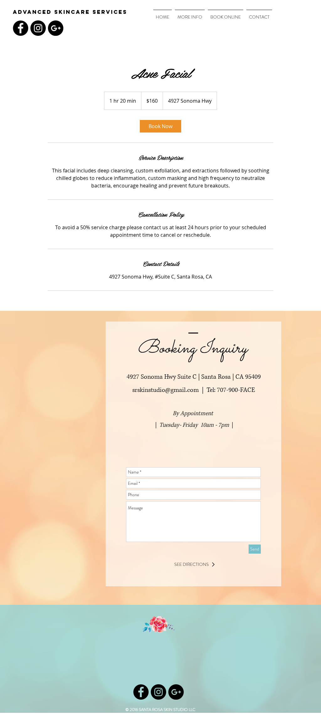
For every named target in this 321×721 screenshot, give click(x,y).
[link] (160, 126)
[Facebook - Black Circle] (20, 28)
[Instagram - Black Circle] (38, 28)
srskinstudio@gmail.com (165, 390)
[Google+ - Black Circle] (55, 28)
